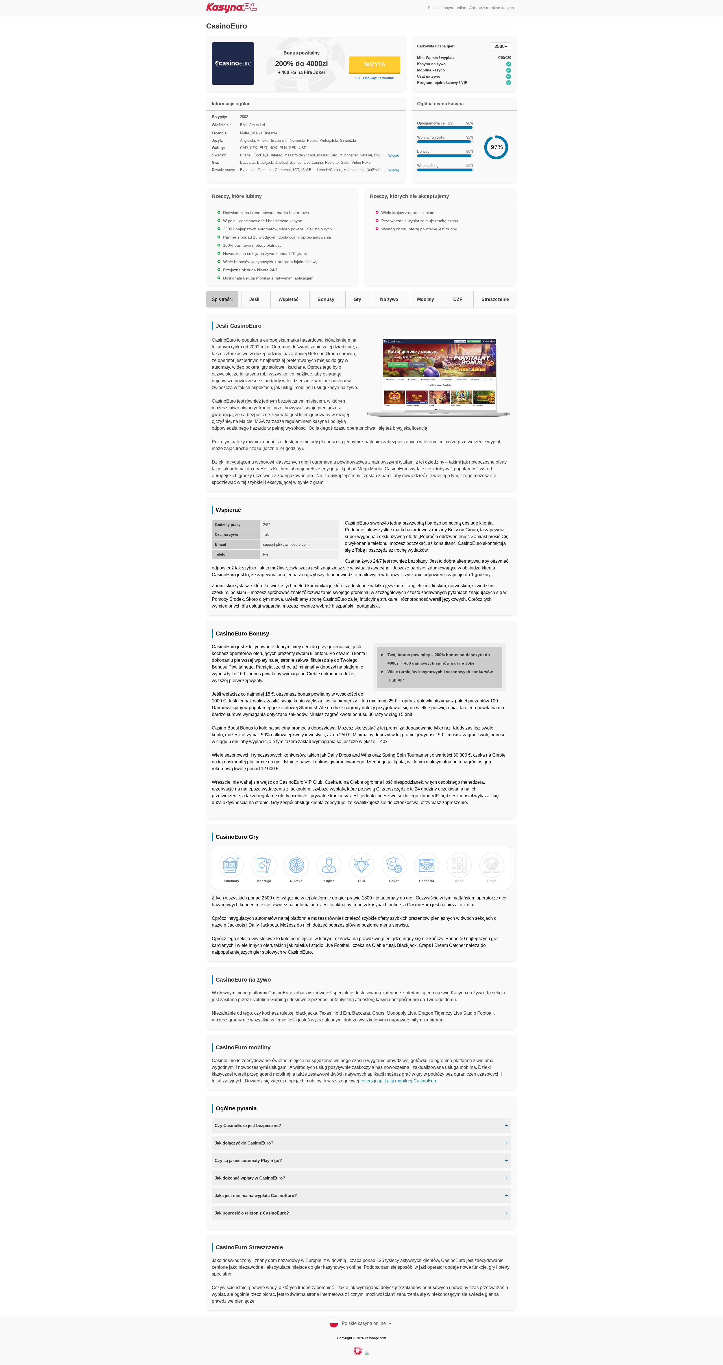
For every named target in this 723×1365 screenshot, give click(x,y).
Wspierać (288, 299)
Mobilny (425, 299)
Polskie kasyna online (447, 7)
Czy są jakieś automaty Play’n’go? (248, 1160)
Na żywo (389, 299)
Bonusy (325, 299)
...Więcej (392, 156)
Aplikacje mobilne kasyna (491, 7)
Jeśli (254, 299)
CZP (458, 299)
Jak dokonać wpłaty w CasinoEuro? (250, 1178)
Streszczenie (495, 299)
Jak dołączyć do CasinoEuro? (244, 1143)
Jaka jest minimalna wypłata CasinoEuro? (256, 1195)
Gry (357, 299)
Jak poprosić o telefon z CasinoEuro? (252, 1213)
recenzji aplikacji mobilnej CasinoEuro (398, 1080)
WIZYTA (374, 64)
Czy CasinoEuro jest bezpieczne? (248, 1125)
